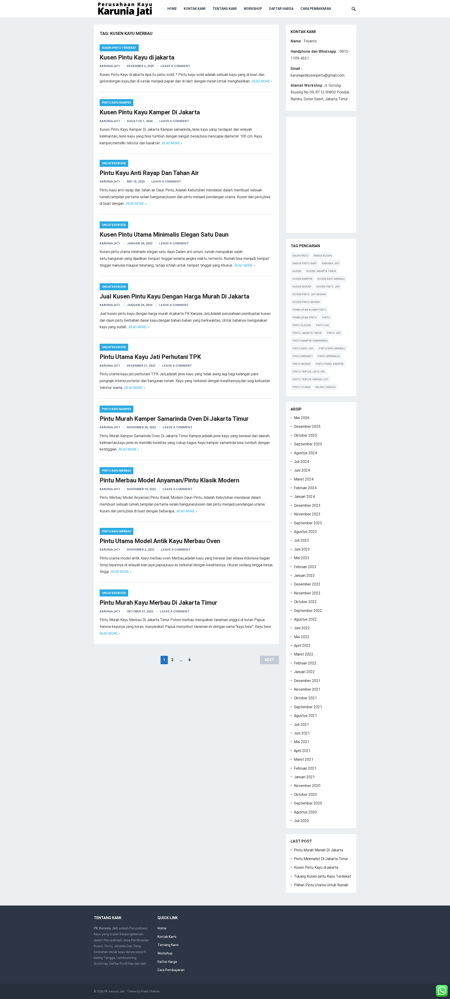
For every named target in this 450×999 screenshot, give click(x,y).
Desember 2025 (307, 426)
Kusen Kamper (302, 278)
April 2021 (302, 751)
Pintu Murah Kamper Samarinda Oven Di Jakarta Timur (174, 418)
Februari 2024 (305, 488)
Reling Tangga (325, 387)
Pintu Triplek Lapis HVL (308, 371)
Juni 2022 (302, 628)
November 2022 (307, 593)
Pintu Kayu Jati (303, 348)
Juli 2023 (301, 540)
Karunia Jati (330, 263)
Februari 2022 (305, 663)
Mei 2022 (301, 637)
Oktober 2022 (305, 602)
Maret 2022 (303, 654)
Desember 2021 (307, 680)
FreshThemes (150, 991)
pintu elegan (301, 325)
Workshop (253, 9)
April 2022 (302, 645)
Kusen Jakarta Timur (321, 271)
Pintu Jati (334, 333)
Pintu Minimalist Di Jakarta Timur (321, 859)
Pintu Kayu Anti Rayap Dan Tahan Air (149, 172)
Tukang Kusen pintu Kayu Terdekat (322, 876)
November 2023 (307, 514)
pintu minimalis (329, 356)
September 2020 (308, 803)
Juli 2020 (301, 821)
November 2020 (307, 785)
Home (172, 9)
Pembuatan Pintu (304, 317)
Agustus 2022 (305, 619)
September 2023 (308, 523)
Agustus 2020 (305, 812)
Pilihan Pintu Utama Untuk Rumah (321, 885)
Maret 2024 (303, 479)
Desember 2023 (307, 505)
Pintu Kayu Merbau (116, 470)
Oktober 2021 (305, 698)
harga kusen (323, 255)
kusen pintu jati (328, 286)
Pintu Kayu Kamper (116, 102)
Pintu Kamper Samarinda (310, 340)
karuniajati (110, 66)
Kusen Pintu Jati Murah (309, 294)
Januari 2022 (304, 672)
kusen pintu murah (306, 302)
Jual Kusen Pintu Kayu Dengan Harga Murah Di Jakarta (174, 296)
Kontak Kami (195, 9)
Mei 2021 (301, 742)
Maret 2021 (303, 759)
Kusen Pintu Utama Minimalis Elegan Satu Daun (164, 234)
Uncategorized (114, 163)
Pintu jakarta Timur (307, 333)
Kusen (296, 271)
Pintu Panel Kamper (330, 363)
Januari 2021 (304, 777)
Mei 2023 (301, 558)
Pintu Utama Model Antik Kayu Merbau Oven (160, 540)
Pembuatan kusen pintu (309, 309)
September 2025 (308, 444)
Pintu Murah (301, 363)
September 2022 (308, 610)
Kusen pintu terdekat (119, 47)
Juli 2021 (301, 724)
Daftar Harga (281, 9)
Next (269, 660)
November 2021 (307, 689)
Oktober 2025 (305, 435)
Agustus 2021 (305, 715)
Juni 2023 (302, 549)
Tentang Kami (225, 9)
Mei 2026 (301, 418)
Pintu (326, 317)
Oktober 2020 (305, 794)
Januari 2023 (304, 575)
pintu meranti (302, 356)
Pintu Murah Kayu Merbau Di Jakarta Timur (158, 602)
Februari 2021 (305, 768)
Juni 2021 (302, 733)
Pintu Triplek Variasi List (310, 379)
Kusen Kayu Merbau (331, 278)
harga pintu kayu (304, 263)
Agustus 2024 (305, 453)
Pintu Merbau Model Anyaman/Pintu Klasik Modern (169, 480)
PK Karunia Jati (114, 991)
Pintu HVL (323, 325)
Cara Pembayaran (315, 9)
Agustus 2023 (305, 531)
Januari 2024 (304, 496)
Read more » (262, 81)
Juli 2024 (301, 461)
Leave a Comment (175, 66)
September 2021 (308, 707)
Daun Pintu (300, 255)
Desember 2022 (307, 584)
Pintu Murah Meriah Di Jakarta (318, 850)
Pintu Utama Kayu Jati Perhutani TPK (150, 356)
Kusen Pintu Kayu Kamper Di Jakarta (150, 112)
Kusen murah (301, 286)
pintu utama (301, 387)
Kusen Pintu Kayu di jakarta (137, 57)
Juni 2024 (302, 470)
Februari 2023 (305, 567)
